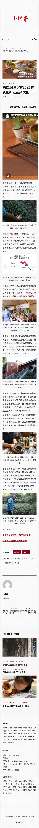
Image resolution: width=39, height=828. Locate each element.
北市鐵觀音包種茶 (16, 296)
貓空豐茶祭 (8, 563)
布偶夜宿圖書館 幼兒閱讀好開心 (15, 706)
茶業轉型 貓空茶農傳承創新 (14, 540)
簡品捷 (4, 96)
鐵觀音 (17, 563)
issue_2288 (16, 558)
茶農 (25, 558)
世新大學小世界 (22, 817)
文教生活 (11, 83)
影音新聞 (4, 83)
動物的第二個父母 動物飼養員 (14, 664)
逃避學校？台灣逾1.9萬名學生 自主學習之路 (10, 610)
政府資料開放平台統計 (16, 233)
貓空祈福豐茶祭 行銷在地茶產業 (16, 534)
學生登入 (31, 817)
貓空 (32, 558)
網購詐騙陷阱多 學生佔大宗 (13, 672)
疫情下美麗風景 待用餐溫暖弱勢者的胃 (28, 610)
